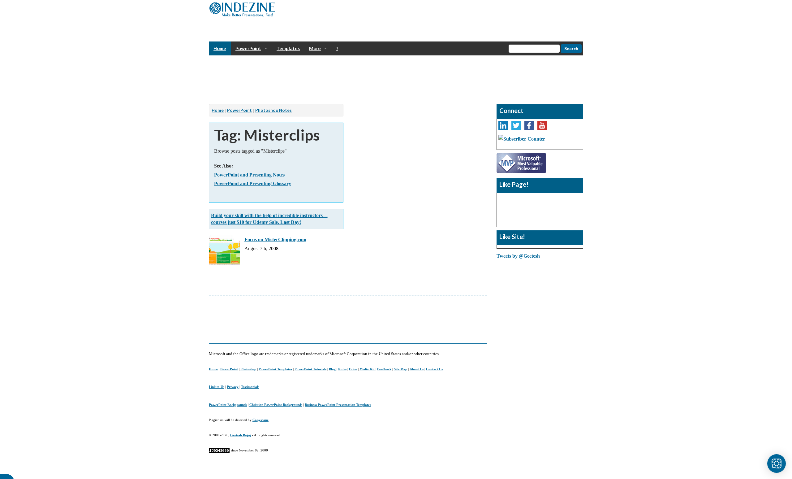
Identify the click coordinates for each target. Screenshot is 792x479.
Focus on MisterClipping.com (275, 239)
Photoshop (248, 369)
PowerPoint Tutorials (310, 369)
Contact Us (434, 369)
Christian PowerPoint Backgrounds (275, 405)
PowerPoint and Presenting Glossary (252, 183)
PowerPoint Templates (275, 369)
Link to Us (216, 387)
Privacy (233, 387)
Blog (332, 369)
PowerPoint (248, 48)
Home (219, 48)
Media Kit (367, 369)
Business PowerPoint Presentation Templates (338, 405)
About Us (417, 369)
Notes (342, 369)
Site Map (400, 369)
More (315, 48)
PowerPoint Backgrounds (228, 405)
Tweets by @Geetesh (518, 256)
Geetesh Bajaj (240, 435)
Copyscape (260, 420)
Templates (288, 48)
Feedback (384, 369)
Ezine (353, 369)
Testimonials (250, 387)
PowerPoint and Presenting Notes (249, 174)
